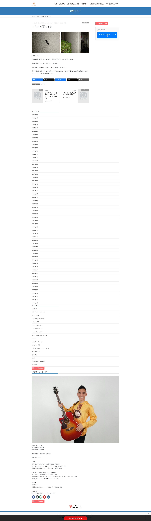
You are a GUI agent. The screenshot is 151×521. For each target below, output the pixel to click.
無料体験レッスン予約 (74, 518)
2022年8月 (35, 243)
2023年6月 (35, 210)
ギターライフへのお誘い (38, 318)
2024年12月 (35, 154)
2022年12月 (35, 230)
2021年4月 (35, 286)
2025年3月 (35, 147)
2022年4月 (35, 256)
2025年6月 (35, 141)
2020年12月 (35, 296)
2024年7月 (35, 167)
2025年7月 (35, 137)
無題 (33, 358)
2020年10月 (35, 299)
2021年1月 (35, 293)
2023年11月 (35, 194)
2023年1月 (35, 227)
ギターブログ (35, 315)
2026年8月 (35, 114)
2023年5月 (35, 213)
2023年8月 (35, 203)
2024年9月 (35, 161)
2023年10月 (35, 197)
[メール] (40, 497)
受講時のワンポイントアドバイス (40, 348)
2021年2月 (35, 289)
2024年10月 (35, 157)
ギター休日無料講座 (37, 325)
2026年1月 (35, 124)
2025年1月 (35, 151)
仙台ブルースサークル (37, 341)
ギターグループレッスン (38, 312)
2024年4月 (35, 177)
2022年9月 (35, 240)
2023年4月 (35, 217)
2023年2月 (35, 223)
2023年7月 (35, 207)
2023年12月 (35, 190)
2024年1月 (35, 187)
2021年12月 (35, 270)
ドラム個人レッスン (37, 331)
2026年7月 (35, 118)
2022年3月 (35, 260)
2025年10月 (35, 131)
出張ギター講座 (36, 345)
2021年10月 (35, 276)
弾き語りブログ (36, 351)
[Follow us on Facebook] (33, 497)
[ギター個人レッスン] (83, 92)
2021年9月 (35, 280)
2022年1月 (35, 266)
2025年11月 (35, 127)
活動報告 (34, 355)
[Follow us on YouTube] (44, 497)
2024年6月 (35, 170)
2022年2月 (35, 263)
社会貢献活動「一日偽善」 (39, 361)
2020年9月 (35, 303)
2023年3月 (35, 220)
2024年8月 (35, 164)
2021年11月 (35, 273)
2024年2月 (35, 184)
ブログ (34, 338)
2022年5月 (35, 253)
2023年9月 (35, 200)
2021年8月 (35, 283)
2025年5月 (35, 144)
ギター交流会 (35, 322)
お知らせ (34, 308)
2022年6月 (35, 250)
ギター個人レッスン (37, 328)
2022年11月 (35, 233)
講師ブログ (85, 22)
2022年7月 (35, 246)
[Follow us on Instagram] (48, 497)
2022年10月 (35, 237)
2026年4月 (35, 121)
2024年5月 (35, 174)
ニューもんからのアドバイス (39, 335)
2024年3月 (35, 180)
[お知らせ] (37, 92)
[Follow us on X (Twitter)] (37, 497)
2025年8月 (35, 134)
